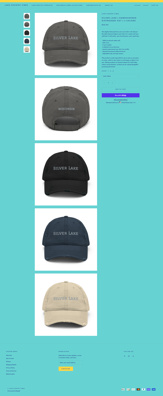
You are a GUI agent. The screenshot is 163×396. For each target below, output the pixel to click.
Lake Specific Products (42, 5)
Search (145, 5)
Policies (8, 361)
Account (137, 5)
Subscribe (65, 368)
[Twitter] (110, 71)
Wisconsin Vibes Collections (69, 5)
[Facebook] (108, 71)
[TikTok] (133, 356)
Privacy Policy (10, 368)
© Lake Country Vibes (16, 388)
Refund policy (10, 374)
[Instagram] (129, 356)
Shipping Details (11, 365)
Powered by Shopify (14, 391)
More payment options (120, 100)
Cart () (154, 5)
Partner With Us (93, 5)
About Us (109, 5)
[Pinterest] (113, 71)
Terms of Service (11, 371)
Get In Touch (10, 358)
